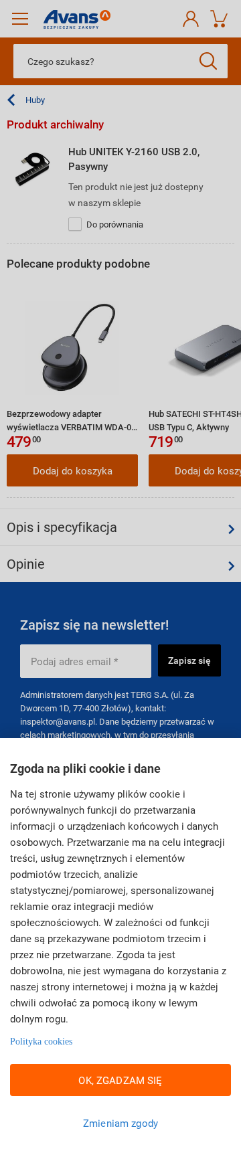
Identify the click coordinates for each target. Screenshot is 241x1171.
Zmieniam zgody (120, 1123)
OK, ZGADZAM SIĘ (120, 1080)
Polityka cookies (41, 1042)
